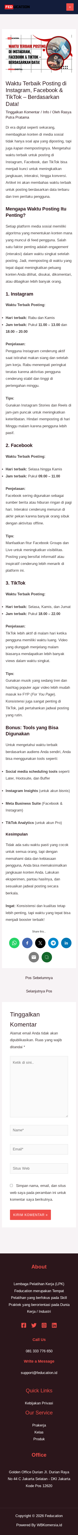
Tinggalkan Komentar (23, 112)
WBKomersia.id (49, 1525)
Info (46, 112)
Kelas (39, 1432)
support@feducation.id (39, 1373)
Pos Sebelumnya (39, 978)
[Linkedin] (54, 1325)
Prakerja (39, 1425)
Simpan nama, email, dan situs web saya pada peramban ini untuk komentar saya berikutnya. (38, 1193)
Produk (39, 1439)
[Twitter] (34, 1325)
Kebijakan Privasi (39, 1403)
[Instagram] (44, 1325)
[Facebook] (23, 1325)
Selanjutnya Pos (39, 991)
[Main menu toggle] (70, 7)
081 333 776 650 (39, 1351)
